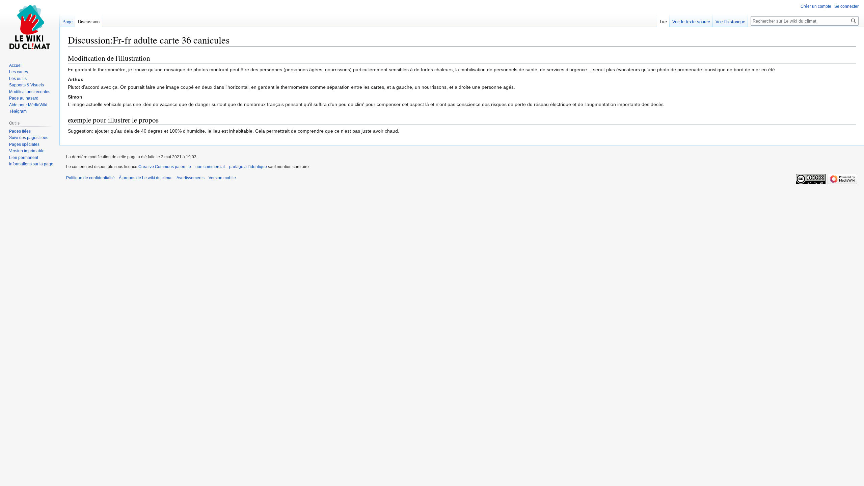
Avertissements (191, 178)
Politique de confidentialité (90, 178)
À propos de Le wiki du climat (145, 178)
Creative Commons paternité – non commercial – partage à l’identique (202, 166)
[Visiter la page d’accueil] (30, 27)
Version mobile (222, 178)
